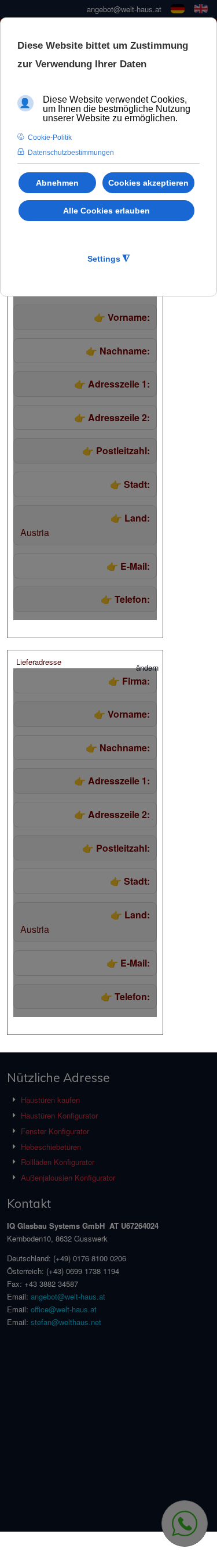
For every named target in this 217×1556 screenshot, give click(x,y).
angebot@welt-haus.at (124, 9)
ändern (147, 667)
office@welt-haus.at (64, 1309)
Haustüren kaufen (50, 1099)
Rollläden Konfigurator (57, 1161)
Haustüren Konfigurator (59, 1115)
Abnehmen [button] (57, 182)
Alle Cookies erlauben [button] (106, 210)
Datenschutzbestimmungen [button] (71, 153)
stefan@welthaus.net (66, 1321)
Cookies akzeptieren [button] (148, 182)
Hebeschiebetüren (51, 1146)
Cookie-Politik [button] (50, 137)
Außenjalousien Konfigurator (68, 1177)
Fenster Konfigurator (55, 1131)
